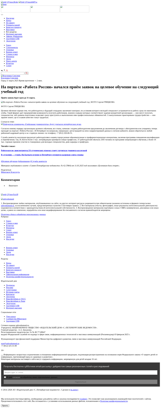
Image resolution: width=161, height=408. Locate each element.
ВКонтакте (6, 172)
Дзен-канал (11, 316)
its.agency (74, 390)
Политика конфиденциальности (20, 277)
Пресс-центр (11, 61)
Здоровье (10, 50)
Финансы (10, 56)
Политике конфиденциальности (114, 401)
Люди (8, 59)
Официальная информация (17, 274)
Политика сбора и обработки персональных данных (23, 214)
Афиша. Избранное (14, 36)
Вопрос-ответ (12, 52)
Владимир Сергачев (9, 78)
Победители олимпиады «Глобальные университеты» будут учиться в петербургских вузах (42, 124)
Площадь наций (13, 25)
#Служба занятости (38, 161)
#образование (24, 161)
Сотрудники (11, 290)
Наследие (10, 18)
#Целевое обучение (9, 161)
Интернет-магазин (14, 34)
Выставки (10, 29)
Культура (10, 63)
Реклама (9, 287)
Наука (8, 20)
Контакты (10, 294)
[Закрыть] (2, 355)
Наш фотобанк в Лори (15, 301)
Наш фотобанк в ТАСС (16, 299)
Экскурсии (10, 41)
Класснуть (15, 172)
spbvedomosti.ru (7, 206)
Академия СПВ (12, 39)
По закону (10, 23)
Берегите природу (14, 27)
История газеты (12, 292)
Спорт (8, 66)
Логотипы (10, 297)
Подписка (10, 285)
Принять (5, 406)
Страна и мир (12, 54)
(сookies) (83, 399)
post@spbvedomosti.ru (10, 343)
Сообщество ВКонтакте (16, 319)
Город (8, 45)
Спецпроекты (12, 47)
